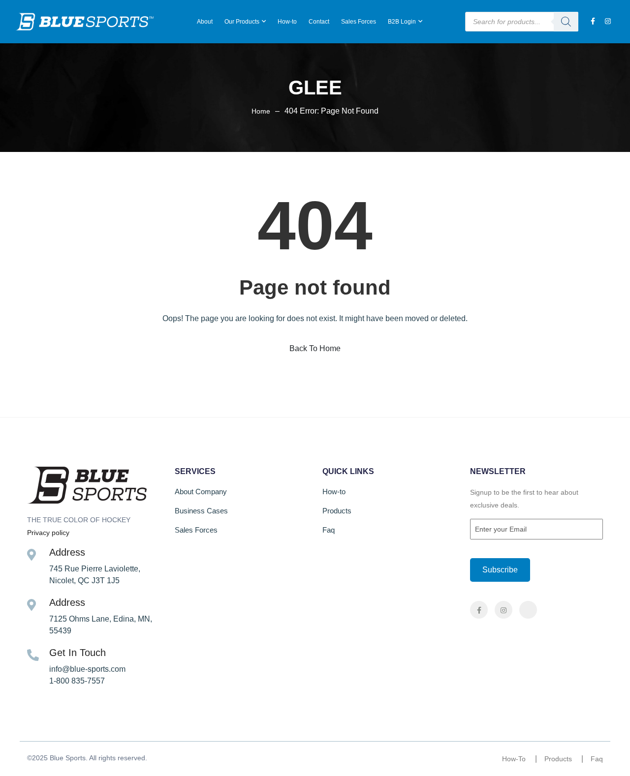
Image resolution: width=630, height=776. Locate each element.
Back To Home (315, 348)
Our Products (241, 21)
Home (261, 111)
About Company (201, 491)
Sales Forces (358, 21)
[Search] (566, 21)
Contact (319, 21)
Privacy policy (48, 533)
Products (336, 511)
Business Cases (201, 511)
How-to (287, 21)
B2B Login (402, 21)
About (205, 21)
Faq (328, 530)
